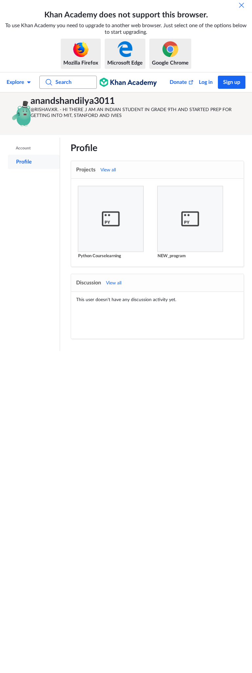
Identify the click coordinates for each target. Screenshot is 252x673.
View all (108, 170)
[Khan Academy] (128, 82)
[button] (20, 114)
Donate (178, 82)
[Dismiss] (241, 5)
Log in (206, 82)
